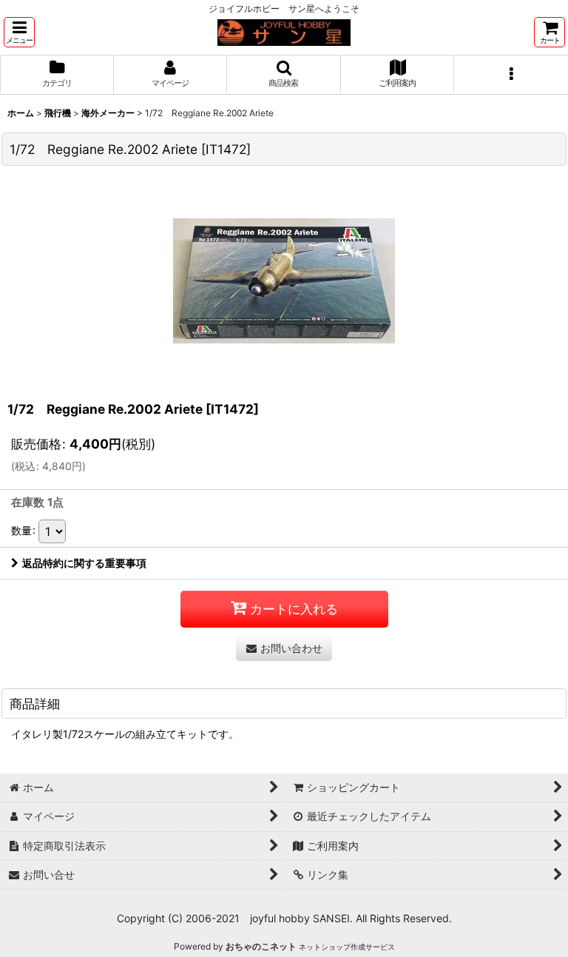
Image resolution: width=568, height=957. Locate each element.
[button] (19, 32)
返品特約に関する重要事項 (84, 563)
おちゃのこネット (261, 946)
